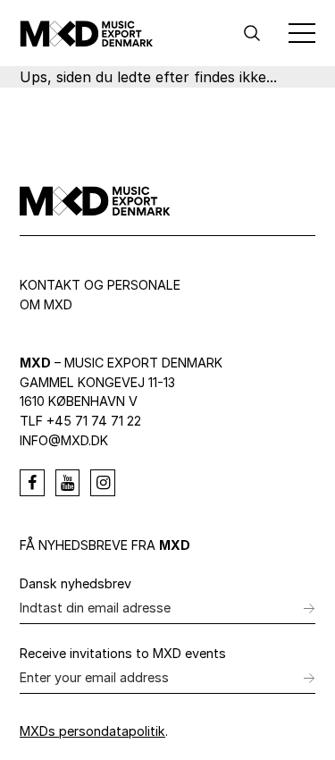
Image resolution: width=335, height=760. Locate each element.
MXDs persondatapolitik (92, 731)
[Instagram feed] (102, 482)
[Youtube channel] (67, 482)
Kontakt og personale (100, 284)
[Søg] (252, 33)
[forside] (87, 33)
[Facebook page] (32, 482)
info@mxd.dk (64, 440)
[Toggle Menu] (302, 33)
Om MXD (46, 304)
